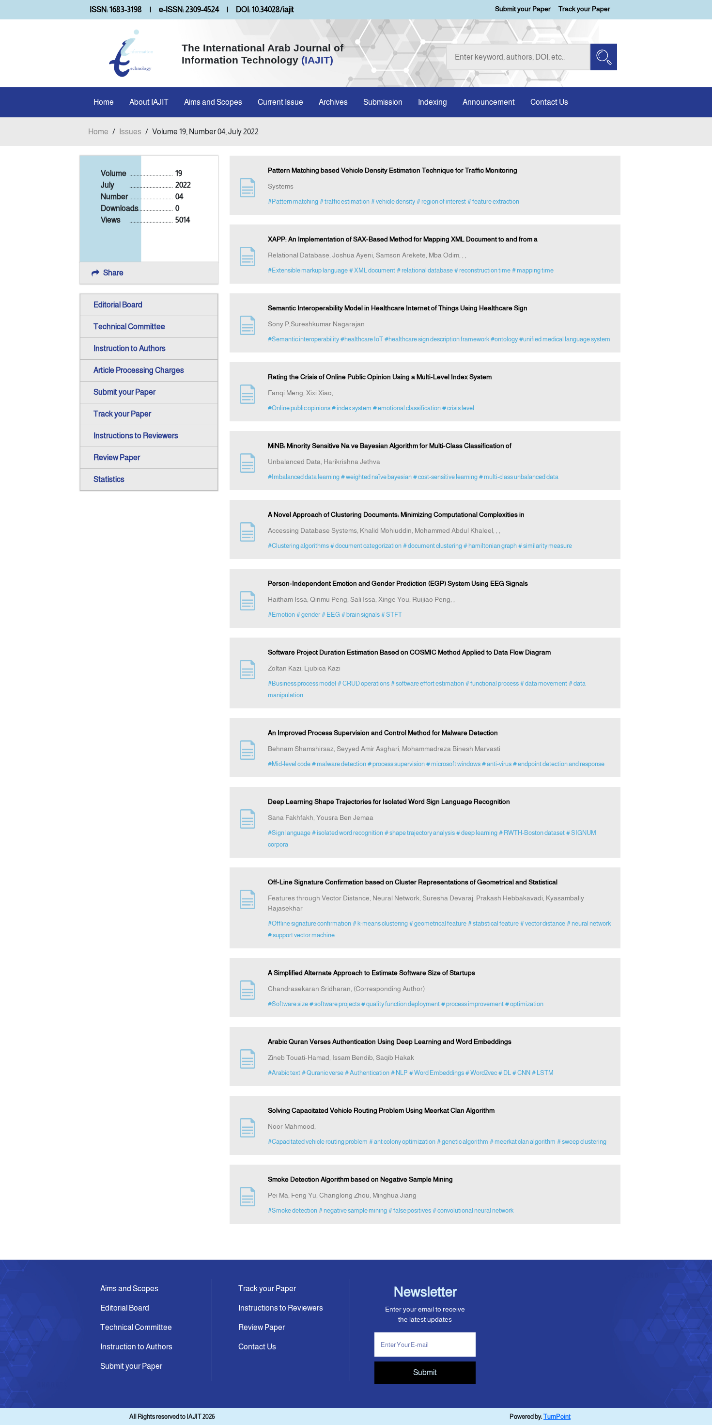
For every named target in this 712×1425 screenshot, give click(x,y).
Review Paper (116, 457)
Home (103, 102)
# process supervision (396, 764)
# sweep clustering (581, 1141)
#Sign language (289, 832)
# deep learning (476, 832)
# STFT (391, 614)
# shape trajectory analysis (420, 832)
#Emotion (281, 614)
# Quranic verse (322, 1072)
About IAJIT (149, 102)
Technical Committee (129, 326)
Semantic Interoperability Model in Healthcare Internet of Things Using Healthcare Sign (397, 308)
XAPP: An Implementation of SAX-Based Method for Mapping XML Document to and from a (403, 239)
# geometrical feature (437, 923)
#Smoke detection (292, 1210)
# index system (351, 408)
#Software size (288, 1004)
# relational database (425, 270)
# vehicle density (393, 201)
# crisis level (458, 408)
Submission (382, 102)
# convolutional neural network (473, 1210)
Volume (113, 173)
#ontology (504, 339)
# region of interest (441, 201)
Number (114, 196)
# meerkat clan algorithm (523, 1141)
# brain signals (360, 614)
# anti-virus (496, 764)
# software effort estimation (427, 683)
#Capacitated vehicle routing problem (318, 1141)
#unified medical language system (564, 339)
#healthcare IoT (362, 339)
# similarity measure (545, 545)
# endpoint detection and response (558, 764)
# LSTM (543, 1072)
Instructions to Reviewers (135, 436)
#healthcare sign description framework (437, 339)
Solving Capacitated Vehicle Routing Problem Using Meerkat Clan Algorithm (381, 1110)
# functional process (492, 683)
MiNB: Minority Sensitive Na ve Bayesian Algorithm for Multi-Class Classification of (389, 445)
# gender (308, 614)
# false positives (409, 1210)
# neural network (589, 923)
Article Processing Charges (138, 370)
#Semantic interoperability (303, 339)
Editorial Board (117, 305)
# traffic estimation (345, 201)
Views (111, 220)
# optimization (524, 1004)
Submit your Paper (523, 9)
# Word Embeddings (436, 1072)
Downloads (120, 208)
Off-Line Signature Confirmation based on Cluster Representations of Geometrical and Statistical (412, 882)
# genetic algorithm (462, 1141)
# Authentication (367, 1072)
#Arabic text (284, 1072)
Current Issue (280, 102)
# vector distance (542, 923)
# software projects (335, 1004)
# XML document (372, 270)
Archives (333, 102)
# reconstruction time (482, 270)
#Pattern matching (293, 201)
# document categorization (366, 545)
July (107, 185)
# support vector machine (301, 935)
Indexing (432, 102)
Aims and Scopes (213, 102)
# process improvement (472, 1004)
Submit (425, 1372)
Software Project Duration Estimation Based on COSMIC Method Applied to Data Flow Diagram (409, 652)
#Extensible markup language (308, 270)
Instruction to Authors (129, 348)
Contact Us (549, 102)
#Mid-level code (289, 764)
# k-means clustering (380, 923)
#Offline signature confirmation (309, 923)
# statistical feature (493, 923)
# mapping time (533, 270)
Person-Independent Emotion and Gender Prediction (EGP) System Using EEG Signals (398, 583)
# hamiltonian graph (490, 545)
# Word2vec (481, 1072)
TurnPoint (557, 1416)
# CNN (521, 1072)
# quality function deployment (400, 1004)
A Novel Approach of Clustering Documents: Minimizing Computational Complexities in (396, 514)
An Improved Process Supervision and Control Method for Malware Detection (383, 733)
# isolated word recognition (347, 832)
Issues (130, 132)
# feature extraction (493, 201)
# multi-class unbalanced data (518, 476)
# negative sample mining (353, 1210)
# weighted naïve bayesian (376, 476)
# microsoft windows (453, 764)
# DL (504, 1072)
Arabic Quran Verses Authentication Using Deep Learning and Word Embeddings (389, 1041)
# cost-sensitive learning (445, 476)
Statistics (108, 479)
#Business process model (302, 683)
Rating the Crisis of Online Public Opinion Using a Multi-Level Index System (380, 377)
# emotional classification (407, 408)
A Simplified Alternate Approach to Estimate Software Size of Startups (371, 973)
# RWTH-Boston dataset (532, 832)
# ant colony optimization (402, 1141)
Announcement (489, 102)
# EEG (331, 614)
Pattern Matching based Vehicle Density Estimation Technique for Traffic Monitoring (392, 170)
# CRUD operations (363, 683)
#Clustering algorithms (298, 545)
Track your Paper (584, 9)
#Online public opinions (299, 408)
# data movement (543, 683)
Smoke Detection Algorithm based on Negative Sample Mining (360, 1179)
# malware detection (339, 764)
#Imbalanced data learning (304, 476)
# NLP (399, 1072)
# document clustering (432, 545)
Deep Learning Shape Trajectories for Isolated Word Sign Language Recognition (389, 801)
